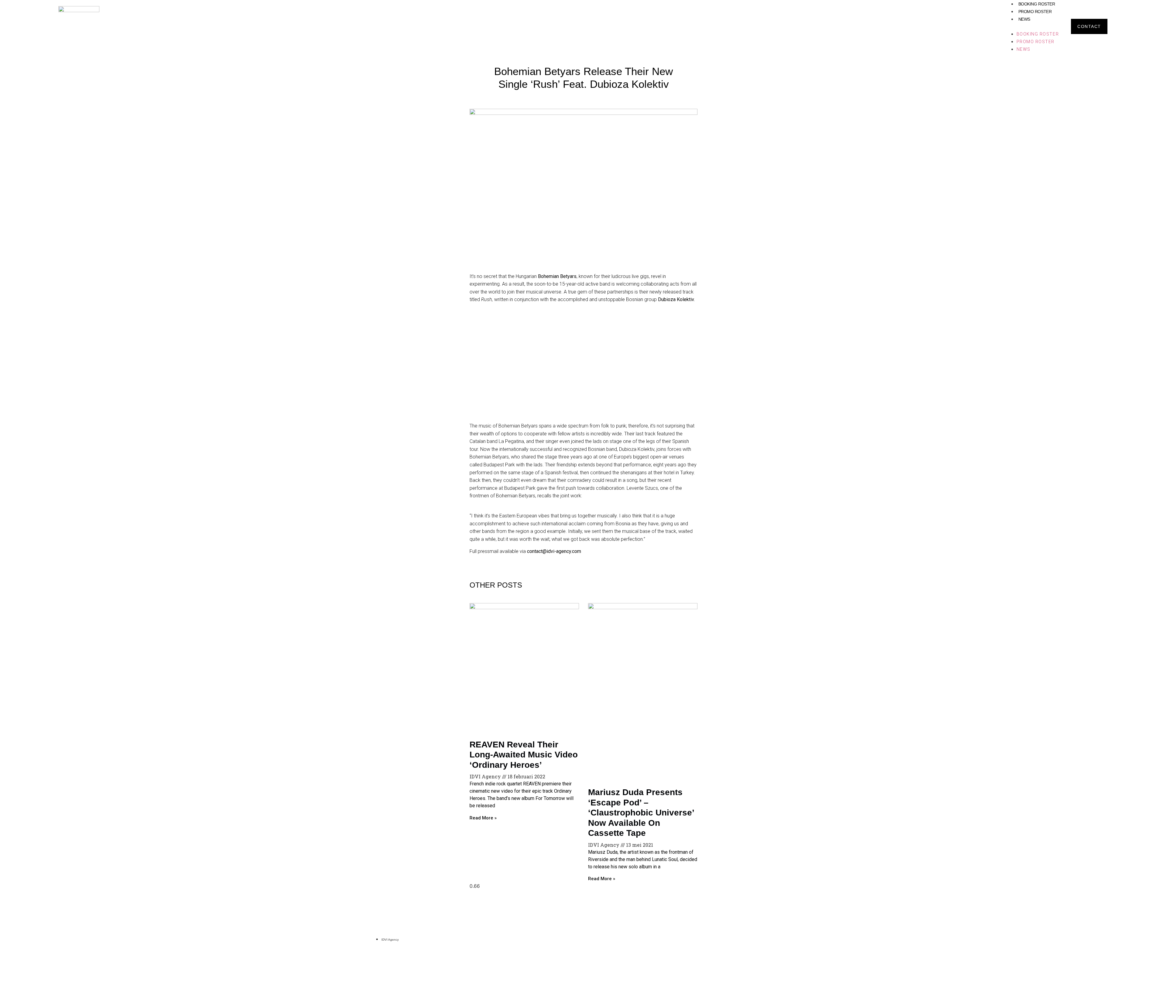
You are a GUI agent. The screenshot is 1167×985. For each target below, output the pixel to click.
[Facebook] (781, 939)
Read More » (483, 818)
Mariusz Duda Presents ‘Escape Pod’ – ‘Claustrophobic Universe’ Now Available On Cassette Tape (641, 813)
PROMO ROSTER (1035, 11)
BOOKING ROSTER (1036, 4)
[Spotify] (771, 939)
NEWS (1024, 19)
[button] (1031, 26)
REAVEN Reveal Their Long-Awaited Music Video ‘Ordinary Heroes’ (524, 755)
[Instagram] (761, 939)
